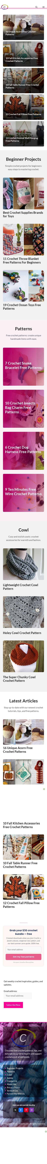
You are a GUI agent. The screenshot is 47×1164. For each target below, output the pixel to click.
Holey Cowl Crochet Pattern (22, 633)
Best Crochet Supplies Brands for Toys (23, 214)
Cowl (9, 1074)
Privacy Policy (13, 1087)
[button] (36, 7)
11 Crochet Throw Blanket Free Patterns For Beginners (22, 260)
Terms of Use (12, 1090)
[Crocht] (4, 7)
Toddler (10, 1078)
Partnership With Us (16, 1093)
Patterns (11, 1071)
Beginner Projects (15, 1068)
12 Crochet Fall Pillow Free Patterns (21, 904)
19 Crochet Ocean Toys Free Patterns (22, 306)
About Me (11, 1084)
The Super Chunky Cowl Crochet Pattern (19, 679)
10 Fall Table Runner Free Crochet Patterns (20, 865)
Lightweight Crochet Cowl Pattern (20, 586)
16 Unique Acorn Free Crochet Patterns (18, 749)
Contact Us (12, 1081)
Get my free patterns (23, 956)
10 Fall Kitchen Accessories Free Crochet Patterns (21, 825)
